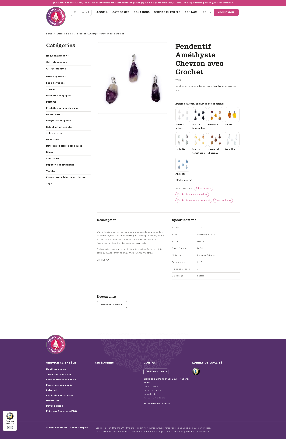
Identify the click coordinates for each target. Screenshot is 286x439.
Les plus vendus (55, 83)
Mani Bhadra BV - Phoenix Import (68, 428)
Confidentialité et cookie (61, 380)
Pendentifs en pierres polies (192, 194)
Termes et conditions (58, 375)
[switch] (10, 427)
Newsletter (52, 401)
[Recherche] (88, 12)
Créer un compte (156, 372)
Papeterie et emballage (60, 165)
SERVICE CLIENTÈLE (167, 12)
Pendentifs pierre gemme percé (193, 200)
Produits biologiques (58, 96)
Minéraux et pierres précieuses (64, 146)
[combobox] (81, 12)
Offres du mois (65, 34)
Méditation (52, 140)
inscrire (217, 86)
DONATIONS (142, 12)
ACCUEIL (102, 12)
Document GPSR (111, 304)
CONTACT (191, 12)
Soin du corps (54, 133)
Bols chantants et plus (59, 127)
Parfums (51, 102)
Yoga (49, 184)
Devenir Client (54, 406)
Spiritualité (52, 159)
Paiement (51, 390)
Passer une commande (59, 385)
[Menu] (15, 412)
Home (49, 34)
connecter (197, 86)
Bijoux (49, 152)
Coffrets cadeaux (56, 62)
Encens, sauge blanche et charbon (66, 177)
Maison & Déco (54, 114)
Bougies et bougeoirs (59, 121)
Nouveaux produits (57, 56)
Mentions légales (56, 369)
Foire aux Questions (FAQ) (61, 411)
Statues (50, 89)
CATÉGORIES (120, 12)
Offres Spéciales (56, 77)
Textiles (50, 171)
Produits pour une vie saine (62, 108)
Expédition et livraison (59, 396)
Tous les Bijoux (223, 200)
